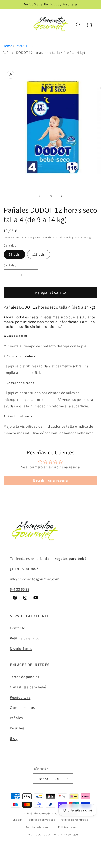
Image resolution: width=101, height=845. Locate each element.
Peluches (17, 728)
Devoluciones (21, 648)
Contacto (17, 628)
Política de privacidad (41, 819)
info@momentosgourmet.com (34, 579)
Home (7, 45)
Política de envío (69, 827)
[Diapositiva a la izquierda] (39, 196)
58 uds (14, 254)
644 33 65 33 (19, 589)
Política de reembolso (74, 819)
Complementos (22, 707)
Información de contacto (43, 834)
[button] (9, 25)
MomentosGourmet (46, 813)
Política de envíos (24, 638)
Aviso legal (71, 834)
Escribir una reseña (50, 480)
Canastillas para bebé (28, 687)
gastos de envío (42, 237)
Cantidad (10, 265)
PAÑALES (23, 45)
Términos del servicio (39, 827)
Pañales (16, 717)
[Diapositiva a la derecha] (61, 196)
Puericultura (20, 697)
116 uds (38, 254)
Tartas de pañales (24, 676)
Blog (13, 738)
